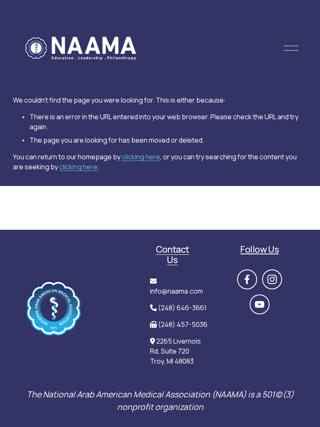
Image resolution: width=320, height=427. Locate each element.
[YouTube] (260, 304)
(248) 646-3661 (182, 307)
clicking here (141, 156)
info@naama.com (176, 291)
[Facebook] (247, 279)
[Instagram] (272, 279)
